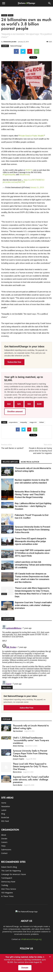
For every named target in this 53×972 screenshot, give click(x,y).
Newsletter (5, 806)
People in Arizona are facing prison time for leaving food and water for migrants (40, 450)
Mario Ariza (17, 772)
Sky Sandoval (18, 731)
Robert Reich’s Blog (9, 867)
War (3, 524)
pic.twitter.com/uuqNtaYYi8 (14, 182)
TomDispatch (6, 878)
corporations (13, 422)
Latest (3, 810)
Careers (4, 842)
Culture (4, 15)
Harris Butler (17, 785)
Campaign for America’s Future (13, 874)
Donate (4, 838)
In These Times (7, 896)
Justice (4, 532)
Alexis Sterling (18, 746)
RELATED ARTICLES (10, 462)
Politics (11, 15)
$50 (29, 404)
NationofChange (16, 46)
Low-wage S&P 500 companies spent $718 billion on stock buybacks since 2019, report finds (32, 553)
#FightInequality (9, 174)
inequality (23, 422)
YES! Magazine (7, 892)
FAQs (3, 846)
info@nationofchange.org (31, 939)
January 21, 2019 (37, 187)
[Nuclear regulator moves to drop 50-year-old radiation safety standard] (7, 486)
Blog (3, 814)
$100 (39, 404)
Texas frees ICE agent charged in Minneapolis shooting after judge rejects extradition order (30, 541)
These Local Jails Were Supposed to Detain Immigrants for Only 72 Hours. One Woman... (30, 766)
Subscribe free (14, 362)
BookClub (5, 817)
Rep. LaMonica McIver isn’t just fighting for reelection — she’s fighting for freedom (33, 506)
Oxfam (41, 422)
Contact (4, 853)
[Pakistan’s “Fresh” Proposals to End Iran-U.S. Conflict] (7, 519)
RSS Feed (5, 821)
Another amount (15, 411)
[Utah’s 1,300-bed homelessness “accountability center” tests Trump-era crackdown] (6, 737)
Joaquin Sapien (18, 759)
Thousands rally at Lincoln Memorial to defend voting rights (31, 726)
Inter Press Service (8, 889)
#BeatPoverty (24, 174)
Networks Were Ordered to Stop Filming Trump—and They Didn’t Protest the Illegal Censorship (30, 494)
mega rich (33, 422)
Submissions (6, 849)
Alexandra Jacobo (9, 41)
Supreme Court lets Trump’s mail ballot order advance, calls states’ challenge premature (33, 605)
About (3, 835)
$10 (9, 404)
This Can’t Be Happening (11, 870)
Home (3, 803)
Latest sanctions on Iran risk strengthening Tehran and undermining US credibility (33, 565)
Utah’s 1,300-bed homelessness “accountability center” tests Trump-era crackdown (31, 740)
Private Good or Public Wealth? (31, 136)
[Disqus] (26, 654)
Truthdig (4, 885)
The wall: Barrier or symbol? (12, 448)
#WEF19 (28, 170)
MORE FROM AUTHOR (30, 462)
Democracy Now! (8, 881)
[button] (49, 3)
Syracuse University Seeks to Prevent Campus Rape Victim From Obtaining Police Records (32, 530)
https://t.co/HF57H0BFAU (34, 180)
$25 (19, 404)
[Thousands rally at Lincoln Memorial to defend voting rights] (7, 471)
